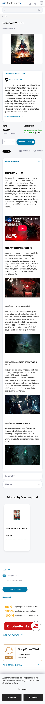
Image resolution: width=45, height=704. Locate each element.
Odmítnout (11, 697)
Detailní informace (12, 116)
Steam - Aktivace (15, 80)
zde (16, 683)
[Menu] (42, 3)
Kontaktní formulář (15, 589)
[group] (22, 529)
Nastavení (22, 689)
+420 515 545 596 (15, 580)
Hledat (39, 10)
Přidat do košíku (24, 142)
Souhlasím (33, 697)
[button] (17, 537)
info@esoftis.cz (14, 575)
